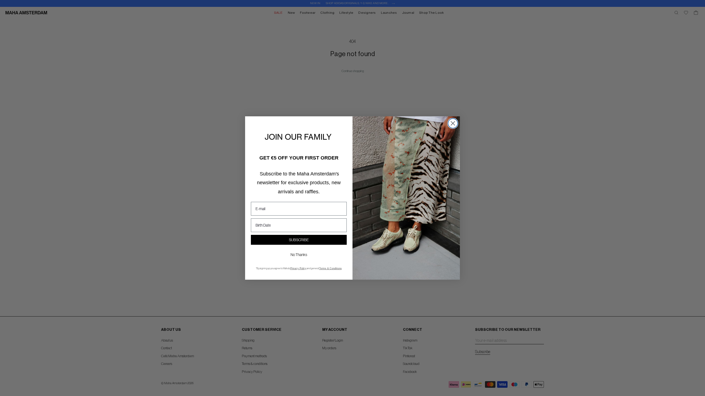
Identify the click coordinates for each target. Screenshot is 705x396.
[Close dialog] (453, 123)
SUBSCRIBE (299, 239)
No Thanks (299, 254)
